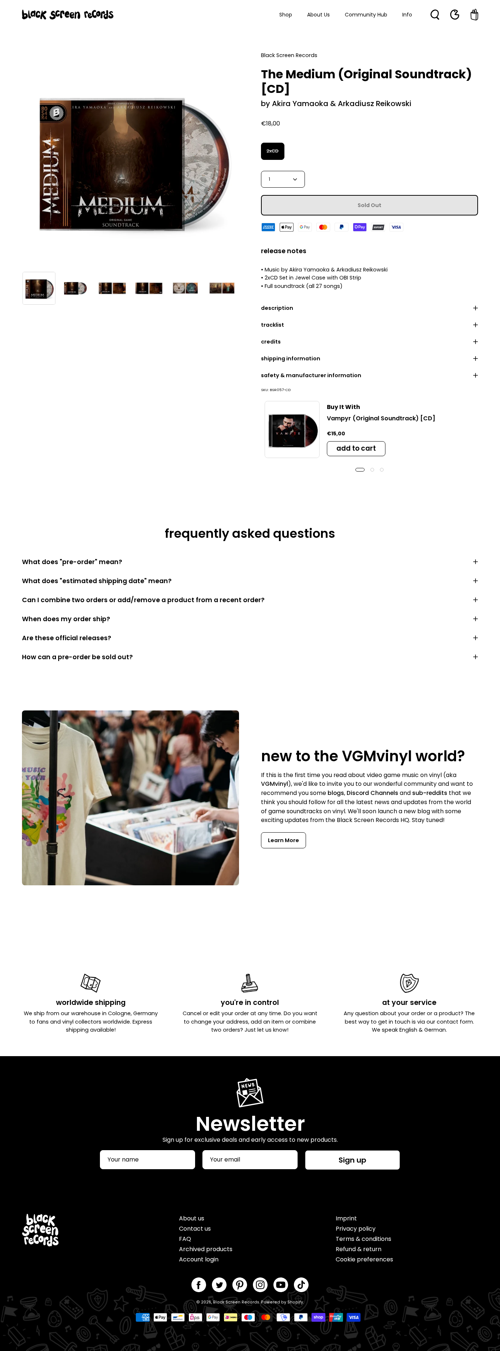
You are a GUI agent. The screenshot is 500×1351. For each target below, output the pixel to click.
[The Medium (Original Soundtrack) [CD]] (38, 288)
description (277, 308)
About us (191, 1218)
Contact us (195, 1228)
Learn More (283, 840)
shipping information (290, 358)
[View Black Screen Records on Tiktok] (301, 1284)
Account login (199, 1259)
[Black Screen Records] (67, 14)
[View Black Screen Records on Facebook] (198, 1284)
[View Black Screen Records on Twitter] (219, 1284)
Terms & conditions (363, 1239)
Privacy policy (356, 1228)
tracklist (272, 325)
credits (271, 341)
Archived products (205, 1249)
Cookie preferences (364, 1259)
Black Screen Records (236, 1302)
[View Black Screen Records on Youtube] (280, 1284)
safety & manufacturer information (311, 375)
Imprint (346, 1218)
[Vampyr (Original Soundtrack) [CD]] (292, 429)
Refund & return (358, 1249)
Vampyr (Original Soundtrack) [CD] (381, 418)
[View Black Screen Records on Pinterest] (239, 1284)
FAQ (185, 1239)
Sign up (352, 1160)
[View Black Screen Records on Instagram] (260, 1284)
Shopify (295, 1302)
